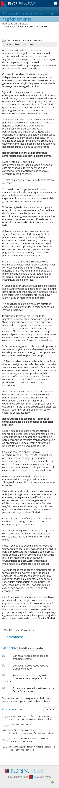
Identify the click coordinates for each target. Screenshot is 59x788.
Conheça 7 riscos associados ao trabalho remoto (30, 657)
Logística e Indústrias (31, 648)
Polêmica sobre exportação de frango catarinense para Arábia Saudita (25, 678)
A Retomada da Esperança (20, 724)
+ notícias (50, 709)
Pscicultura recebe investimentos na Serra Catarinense (33, 690)
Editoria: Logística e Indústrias (18, 26)
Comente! (42, 26)
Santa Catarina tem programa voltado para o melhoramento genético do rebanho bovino (27, 699)
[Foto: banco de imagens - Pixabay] (27, 40)
